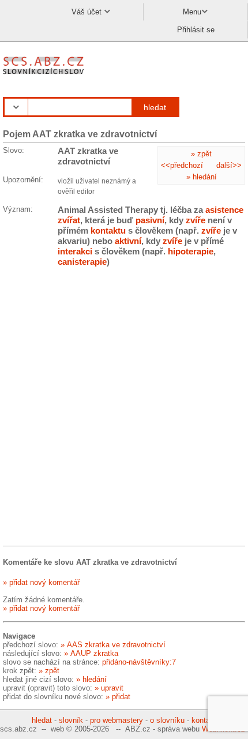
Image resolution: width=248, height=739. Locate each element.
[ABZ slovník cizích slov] (45, 74)
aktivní (128, 241)
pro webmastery (116, 720)
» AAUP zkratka (91, 653)
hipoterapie (190, 251)
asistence (224, 210)
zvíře (195, 220)
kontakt (203, 720)
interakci (75, 251)
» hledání (201, 176)
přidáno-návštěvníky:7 (139, 662)
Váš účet (88, 11)
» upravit (109, 688)
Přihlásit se (196, 29)
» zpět (201, 153)
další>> (229, 165)
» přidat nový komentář (41, 582)
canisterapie (82, 262)
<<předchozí (182, 165)
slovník (71, 720)
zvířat (69, 220)
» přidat (118, 696)
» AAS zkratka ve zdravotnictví (113, 644)
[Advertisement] (124, 408)
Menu (192, 11)
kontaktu (108, 230)
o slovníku (167, 720)
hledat (155, 107)
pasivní (150, 220)
